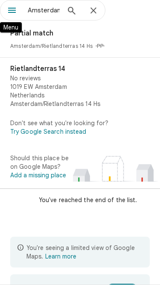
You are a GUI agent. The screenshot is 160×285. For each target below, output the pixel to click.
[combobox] (44, 10)
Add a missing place (38, 175)
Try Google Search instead (48, 131)
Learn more (60, 256)
